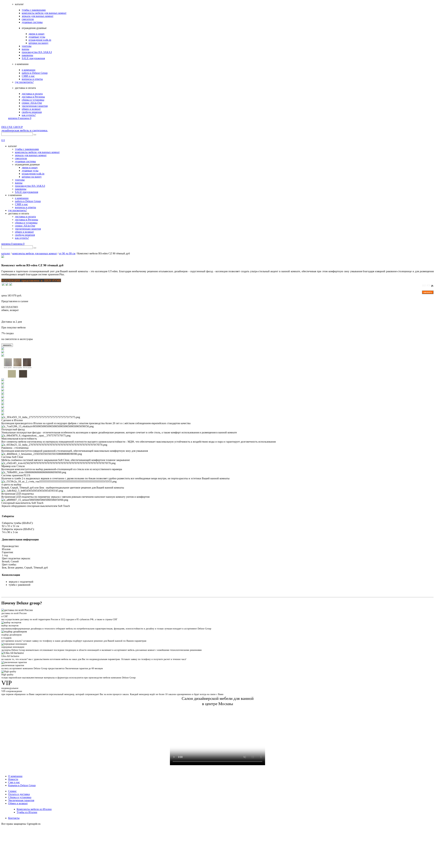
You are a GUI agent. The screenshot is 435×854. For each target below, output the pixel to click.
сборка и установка (33, 99)
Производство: (10, 546)
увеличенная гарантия (35, 105)
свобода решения (32, 112)
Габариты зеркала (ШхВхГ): (18, 529)
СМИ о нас (28, 76)
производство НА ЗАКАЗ (37, 52)
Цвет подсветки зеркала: (16, 558)
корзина (13, 118)
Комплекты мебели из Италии (34, 809)
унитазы (26, 46)
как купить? (29, 115)
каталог (5, 253)
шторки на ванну (38, 43)
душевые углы (37, 36)
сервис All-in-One (32, 102)
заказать (427, 292)
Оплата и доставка (19, 794)
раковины (27, 55)
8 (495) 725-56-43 (424, 137)
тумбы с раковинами (34, 10)
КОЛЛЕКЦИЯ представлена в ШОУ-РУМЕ (31, 280)
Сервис (12, 791)
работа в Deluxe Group (35, 72)
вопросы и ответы (32, 79)
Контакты (14, 818)
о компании (28, 69)
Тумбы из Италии (27, 812)
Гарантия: (7, 552)
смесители (28, 19)
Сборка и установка (19, 797)
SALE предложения (33, 58)
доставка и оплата (32, 93)
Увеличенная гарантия (21, 800)
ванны (25, 49)
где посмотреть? (24, 82)
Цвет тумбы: (9, 564)
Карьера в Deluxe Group (22, 785)
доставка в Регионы (33, 96)
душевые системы (32, 22)
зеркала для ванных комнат (37, 16)
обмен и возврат (31, 109)
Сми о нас (14, 782)
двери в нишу (37, 33)
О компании (15, 776)
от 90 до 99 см (67, 253)
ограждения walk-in (40, 39)
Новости (13, 779)
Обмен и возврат (18, 803)
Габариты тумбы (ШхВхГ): (17, 523)
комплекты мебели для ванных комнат (44, 13)
